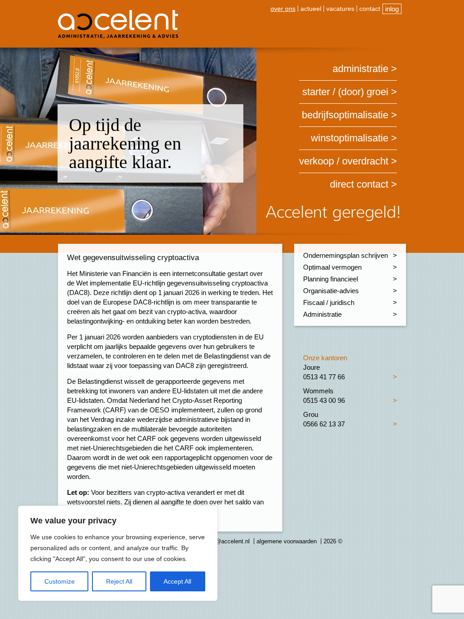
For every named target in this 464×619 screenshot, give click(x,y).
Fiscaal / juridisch (328, 302)
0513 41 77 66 (324, 377)
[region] (118, 553)
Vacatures (340, 8)
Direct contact (359, 184)
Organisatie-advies (331, 291)
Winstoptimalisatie (349, 138)
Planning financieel (330, 279)
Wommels (318, 391)
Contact (369, 8)
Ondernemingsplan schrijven (345, 255)
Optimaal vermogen (332, 267)
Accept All (177, 581)
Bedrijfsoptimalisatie (345, 115)
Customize (59, 581)
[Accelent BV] (118, 13)
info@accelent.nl (228, 541)
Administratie (360, 68)
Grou (310, 414)
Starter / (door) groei (345, 91)
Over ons (283, 8)
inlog (392, 9)
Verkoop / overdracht (343, 161)
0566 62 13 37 (324, 424)
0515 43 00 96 (324, 400)
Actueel (310, 8)
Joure (311, 367)
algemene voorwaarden (286, 541)
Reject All (119, 581)
